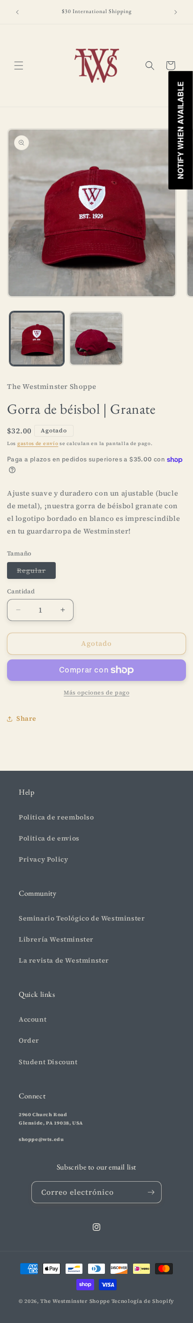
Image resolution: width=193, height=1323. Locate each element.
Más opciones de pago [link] (96, 692)
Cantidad (21, 591)
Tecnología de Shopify (143, 1301)
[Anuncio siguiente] (175, 12)
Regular (36, 572)
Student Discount (48, 1062)
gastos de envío (38, 443)
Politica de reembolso (56, 817)
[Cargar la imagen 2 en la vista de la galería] (96, 338)
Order (29, 1040)
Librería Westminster (56, 939)
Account (32, 1019)
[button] (18, 65)
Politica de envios (49, 838)
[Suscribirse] (151, 1192)
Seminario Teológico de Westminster (82, 918)
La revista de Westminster (64, 960)
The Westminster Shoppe (75, 1301)
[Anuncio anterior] (17, 12)
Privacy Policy (43, 859)
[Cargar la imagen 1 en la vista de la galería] (36, 338)
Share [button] (26, 718)
